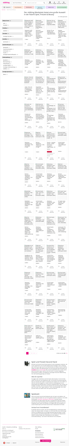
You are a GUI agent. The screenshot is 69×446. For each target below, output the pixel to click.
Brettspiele (6, 47)
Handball (6, 25)
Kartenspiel (6, 51)
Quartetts (40, 399)
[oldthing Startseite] (6, 3)
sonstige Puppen (8, 65)
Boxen (5, 74)
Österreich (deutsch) (39, 434)
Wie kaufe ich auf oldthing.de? (7, 430)
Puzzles (5, 52)
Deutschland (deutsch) (39, 432)
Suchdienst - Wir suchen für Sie (24, 428)
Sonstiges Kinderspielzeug (10, 67)
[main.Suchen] (44, 2)
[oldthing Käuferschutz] (59, 429)
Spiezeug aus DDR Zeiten (48, 399)
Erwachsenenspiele (8, 49)
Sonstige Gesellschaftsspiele (10, 54)
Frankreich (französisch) (39, 437)
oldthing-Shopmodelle (6, 433)
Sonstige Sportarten (8, 71)
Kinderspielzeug (7, 57)
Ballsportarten (7, 20)
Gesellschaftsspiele (8, 44)
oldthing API (4, 435)
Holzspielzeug (7, 63)
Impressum (37, 442)
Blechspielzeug (7, 61)
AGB (50, 442)
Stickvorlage (42, 369)
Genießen (6, 39)
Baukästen (6, 60)
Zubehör (6, 30)
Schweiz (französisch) (39, 435)
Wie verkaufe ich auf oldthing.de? (8, 431)
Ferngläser (33, 369)
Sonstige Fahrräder (8, 36)
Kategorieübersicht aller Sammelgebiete (6, 437)
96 (66, 353)
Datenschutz (62, 442)
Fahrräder (6, 33)
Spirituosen (6, 41)
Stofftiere (6, 68)
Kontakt (36, 428)
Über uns (4, 428)
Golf (5, 23)
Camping (5, 28)
